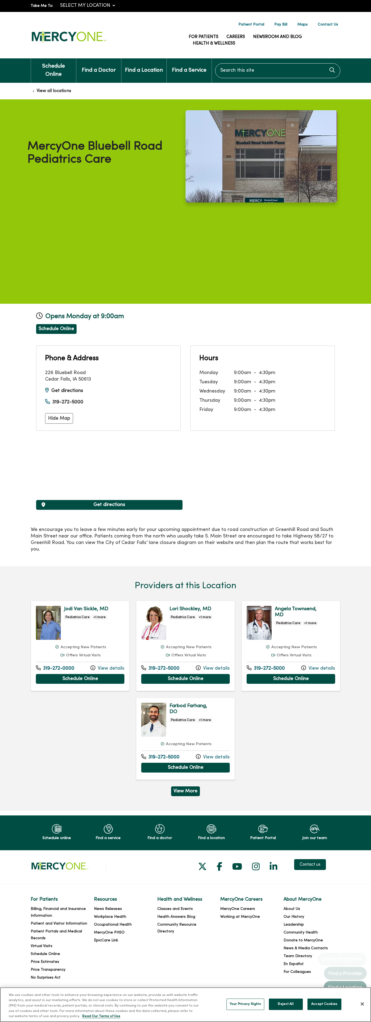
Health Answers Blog (176, 917)
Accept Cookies (324, 1004)
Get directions (67, 390)
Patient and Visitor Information (59, 923)
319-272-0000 (55, 668)
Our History (294, 917)
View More (187, 792)
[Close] (362, 1004)
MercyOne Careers (237, 909)
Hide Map (59, 418)
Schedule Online (53, 70)
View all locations (54, 91)
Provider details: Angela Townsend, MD (291, 646)
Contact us (310, 864)
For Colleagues (297, 972)
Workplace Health (110, 917)
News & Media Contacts (306, 948)
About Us (292, 909)
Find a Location (144, 70)
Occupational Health (113, 924)
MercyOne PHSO (109, 932)
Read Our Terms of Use (101, 1016)
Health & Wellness (214, 43)
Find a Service (189, 70)
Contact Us (328, 24)
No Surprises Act (46, 977)
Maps (302, 24)
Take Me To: (42, 6)
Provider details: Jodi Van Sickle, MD (80, 646)
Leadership (294, 924)
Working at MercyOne (240, 917)
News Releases (108, 909)
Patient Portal (251, 24)
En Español (293, 964)
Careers (236, 37)
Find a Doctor (99, 70)
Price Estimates (45, 962)
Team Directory (298, 956)
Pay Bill (280, 24)
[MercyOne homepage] (69, 42)
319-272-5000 (67, 402)
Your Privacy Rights (245, 1004)
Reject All (285, 1004)
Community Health (301, 932)
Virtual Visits (41, 946)
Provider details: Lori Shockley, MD (185, 646)
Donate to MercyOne (303, 940)
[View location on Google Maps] (109, 469)
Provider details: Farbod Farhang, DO (185, 739)
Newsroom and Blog (277, 37)
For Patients (203, 37)
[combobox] (277, 70)
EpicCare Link (106, 940)
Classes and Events (175, 909)
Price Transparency (48, 970)
